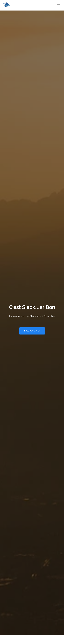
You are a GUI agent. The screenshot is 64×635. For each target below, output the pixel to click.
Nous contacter (32, 331)
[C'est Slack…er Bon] (7, 5)
